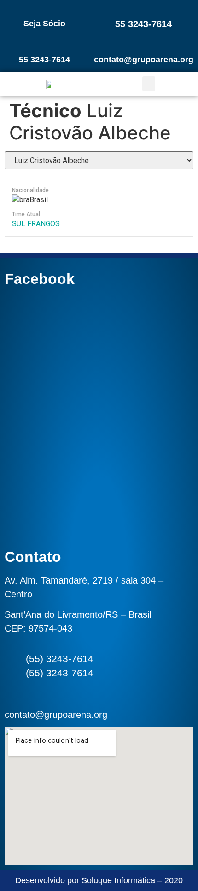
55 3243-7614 (143, 24)
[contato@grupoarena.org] (143, 43)
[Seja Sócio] (44, 7)
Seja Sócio (44, 23)
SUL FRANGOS (36, 223)
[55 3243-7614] (143, 7)
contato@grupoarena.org (143, 59)
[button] (148, 83)
